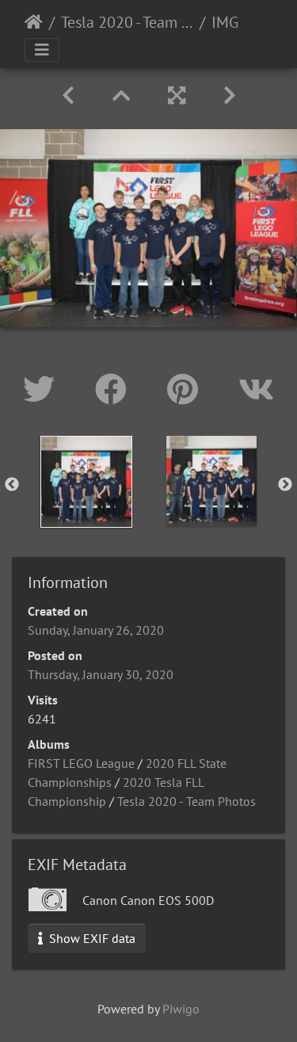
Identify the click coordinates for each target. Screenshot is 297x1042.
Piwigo (181, 1009)
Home (34, 22)
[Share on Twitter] (43, 389)
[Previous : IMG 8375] (68, 95)
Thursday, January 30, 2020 (100, 674)
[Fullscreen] (176, 95)
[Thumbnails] (121, 95)
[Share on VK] (256, 389)
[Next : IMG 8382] (229, 95)
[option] (86, 481)
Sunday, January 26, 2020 (96, 630)
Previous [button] (12, 485)
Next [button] (285, 485)
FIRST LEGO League (81, 763)
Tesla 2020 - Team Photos (127, 22)
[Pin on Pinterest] (187, 389)
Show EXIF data (90, 938)
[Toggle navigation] (42, 50)
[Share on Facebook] (115, 389)
